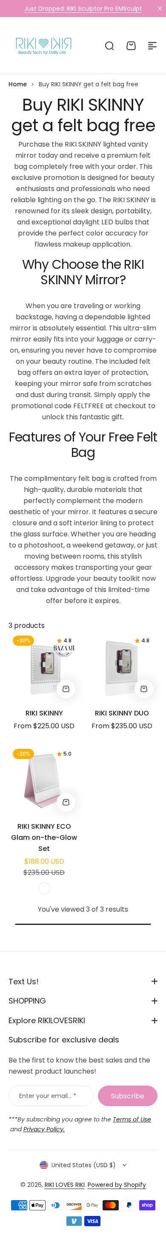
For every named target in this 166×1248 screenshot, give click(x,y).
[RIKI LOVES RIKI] (42, 45)
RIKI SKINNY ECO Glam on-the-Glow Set (44, 837)
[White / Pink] (44, 888)
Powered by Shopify (117, 1184)
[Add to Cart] (66, 802)
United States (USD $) (84, 1165)
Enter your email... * (47, 1096)
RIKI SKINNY (44, 713)
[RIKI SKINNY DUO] (121, 667)
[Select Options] (66, 689)
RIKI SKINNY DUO (122, 713)
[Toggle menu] (152, 45)
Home (18, 84)
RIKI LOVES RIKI (65, 1184)
